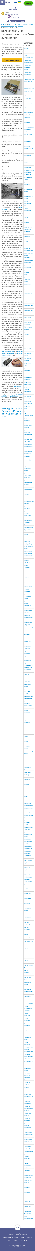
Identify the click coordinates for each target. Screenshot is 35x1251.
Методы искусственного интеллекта (27, 536)
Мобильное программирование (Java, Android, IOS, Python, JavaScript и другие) (28, 545)
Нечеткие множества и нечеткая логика (27, 639)
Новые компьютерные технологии (27, 646)
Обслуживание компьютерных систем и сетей (27, 658)
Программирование (28, 808)
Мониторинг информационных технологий (28, 617)
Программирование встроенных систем (28, 822)
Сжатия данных (27, 913)
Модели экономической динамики (27, 576)
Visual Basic (26, 48)
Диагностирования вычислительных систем (28, 189)
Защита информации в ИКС (27, 203)
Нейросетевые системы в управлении (27, 633)
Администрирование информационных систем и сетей (29, 97)
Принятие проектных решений (26, 795)
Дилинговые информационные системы (28, 196)
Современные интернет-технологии (27, 984)
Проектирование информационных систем (28, 841)
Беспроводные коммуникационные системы (28, 157)
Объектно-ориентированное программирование (28, 676)
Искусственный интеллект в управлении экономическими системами (28, 326)
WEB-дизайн (27, 52)
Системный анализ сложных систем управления (28, 943)
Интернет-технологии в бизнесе (27, 279)
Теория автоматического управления (28, 1008)
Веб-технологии (27, 167)
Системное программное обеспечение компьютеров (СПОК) (27, 931)
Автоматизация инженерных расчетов (27, 67)
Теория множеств (28, 1034)
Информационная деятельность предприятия (28, 295)
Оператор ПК (27, 681)
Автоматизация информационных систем (28, 74)
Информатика (27, 284)
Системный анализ (28, 937)
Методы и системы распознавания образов (28, 529)
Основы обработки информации (27, 721)
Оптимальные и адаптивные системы (27, 691)
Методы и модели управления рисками (28, 522)
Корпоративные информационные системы (28, 446)
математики (18, 386)
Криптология (27, 456)
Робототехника (27, 898)
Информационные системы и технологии (28, 312)
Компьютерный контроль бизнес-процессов (28, 425)
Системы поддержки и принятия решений (28, 972)
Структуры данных (28, 1003)
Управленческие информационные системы (28, 1134)
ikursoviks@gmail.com (11, 14)
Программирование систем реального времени (28, 834)
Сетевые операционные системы (27, 908)
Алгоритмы (27, 117)
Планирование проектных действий (27, 774)
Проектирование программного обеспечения (28, 862)
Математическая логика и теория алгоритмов (28, 475)
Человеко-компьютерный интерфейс (27, 1165)
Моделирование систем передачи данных (28, 596)
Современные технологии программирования (28, 998)
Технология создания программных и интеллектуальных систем (28, 1095)
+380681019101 (16, 16)
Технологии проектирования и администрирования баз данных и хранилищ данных (29, 1058)
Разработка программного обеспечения (27, 869)
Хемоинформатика (28, 1151)
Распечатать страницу (17, 21)
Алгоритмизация (8, 351)
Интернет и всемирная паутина (26, 272)
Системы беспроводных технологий (27, 950)
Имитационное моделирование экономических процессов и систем (28, 229)
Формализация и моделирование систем (28, 1141)
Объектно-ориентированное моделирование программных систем (28, 667)
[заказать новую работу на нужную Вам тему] (11, 62)
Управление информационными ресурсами (28, 1108)
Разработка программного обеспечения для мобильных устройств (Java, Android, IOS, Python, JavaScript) (28, 879)
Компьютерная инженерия (11, 352)
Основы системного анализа (27, 746)
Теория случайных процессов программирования (28, 1049)
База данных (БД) (28, 134)
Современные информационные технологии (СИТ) (28, 991)
